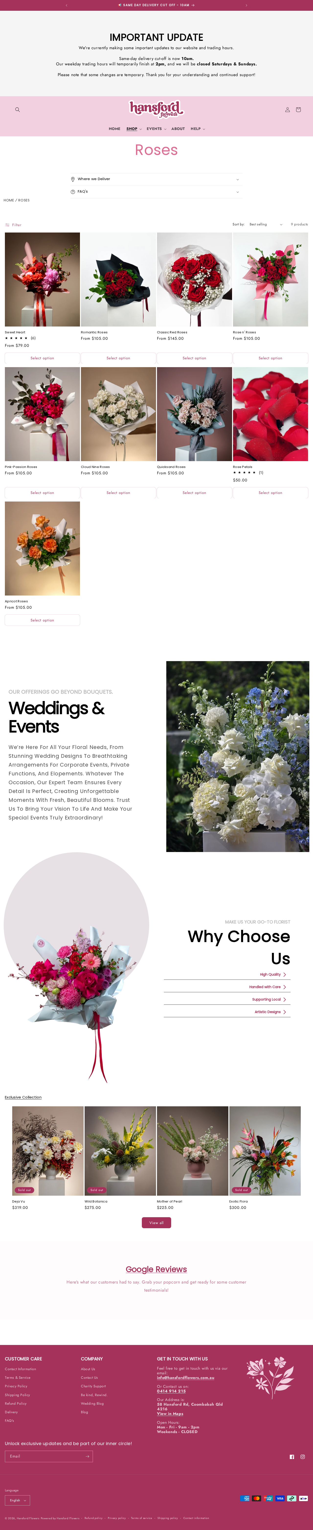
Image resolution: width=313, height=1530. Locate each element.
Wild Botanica (96, 1201)
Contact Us (89, 1377)
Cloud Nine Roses (95, 466)
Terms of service (141, 1518)
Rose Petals (242, 466)
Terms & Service (18, 1377)
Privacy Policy (16, 1386)
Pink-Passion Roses (21, 466)
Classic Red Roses (172, 332)
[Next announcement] (246, 5)
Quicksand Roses (171, 466)
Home (9, 200)
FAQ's (9, 1420)
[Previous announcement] (66, 5)
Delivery (11, 1412)
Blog (84, 1412)
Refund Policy (16, 1403)
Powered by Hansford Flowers (60, 1518)
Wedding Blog (92, 1403)
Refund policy (93, 1518)
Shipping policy (167, 1518)
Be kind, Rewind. (94, 1394)
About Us (88, 1368)
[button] (17, 109)
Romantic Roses (94, 332)
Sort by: (239, 224)
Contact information (196, 1518)
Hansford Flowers (28, 1518)
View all (156, 1222)
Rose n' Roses (244, 332)
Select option (42, 358)
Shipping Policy (17, 1394)
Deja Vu (18, 1201)
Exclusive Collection (23, 1097)
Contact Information (20, 1368)
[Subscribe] (87, 1456)
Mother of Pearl (169, 1201)
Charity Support (93, 1386)
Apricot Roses (16, 601)
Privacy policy (117, 1518)
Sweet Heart (15, 332)
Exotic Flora (238, 1201)
